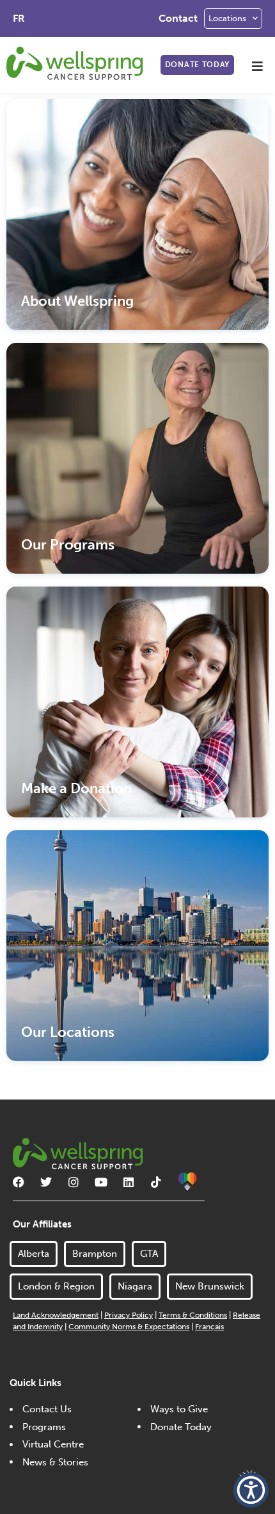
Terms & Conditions (193, 1315)
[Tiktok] (156, 1182)
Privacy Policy (128, 1315)
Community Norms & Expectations (128, 1326)
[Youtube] (101, 1182)
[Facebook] (18, 1182)
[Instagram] (73, 1182)
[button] (257, 66)
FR (19, 18)
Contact (178, 18)
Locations (227, 18)
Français (209, 1326)
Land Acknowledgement (55, 1315)
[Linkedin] (128, 1182)
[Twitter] (46, 1182)
